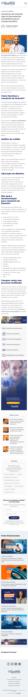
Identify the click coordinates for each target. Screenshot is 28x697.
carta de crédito (19, 486)
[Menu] (25, 3)
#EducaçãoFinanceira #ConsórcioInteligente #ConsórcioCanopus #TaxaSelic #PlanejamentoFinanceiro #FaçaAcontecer (14, 468)
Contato (14, 677)
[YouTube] (19, 664)
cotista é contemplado (18, 120)
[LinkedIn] (15, 664)
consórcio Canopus (9, 474)
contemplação (8, 486)
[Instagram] (12, 664)
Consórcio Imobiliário (7, 11)
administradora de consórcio (11, 480)
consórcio (19, 474)
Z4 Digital (18, 693)
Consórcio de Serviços (14, 685)
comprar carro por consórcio (11, 483)
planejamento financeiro (10, 477)
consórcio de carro (9, 492)
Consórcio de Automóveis (14, 679)
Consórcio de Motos (14, 681)
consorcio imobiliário (9, 489)
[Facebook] (8, 664)
